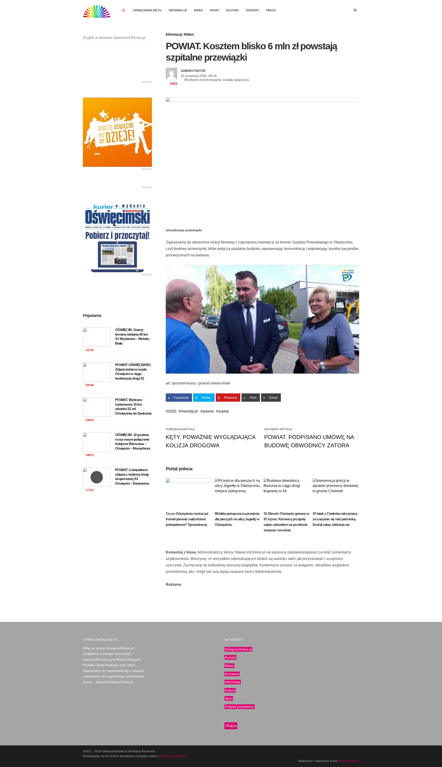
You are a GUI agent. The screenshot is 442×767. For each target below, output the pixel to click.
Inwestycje (189, 411)
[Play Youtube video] (262, 319)
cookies (153, 756)
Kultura (232, 10)
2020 (172, 411)
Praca (271, 10)
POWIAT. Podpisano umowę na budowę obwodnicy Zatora (309, 441)
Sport (214, 10)
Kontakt (252, 10)
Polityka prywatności (239, 706)
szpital (223, 411)
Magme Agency (348, 761)
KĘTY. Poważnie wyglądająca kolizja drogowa (210, 441)
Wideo (198, 10)
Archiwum (232, 674)
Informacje (178, 10)
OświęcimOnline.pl (147, 10)
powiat (208, 411)
